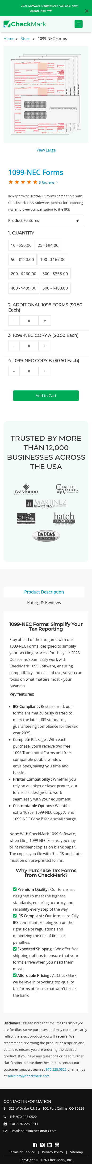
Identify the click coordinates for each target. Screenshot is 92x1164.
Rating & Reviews (44, 602)
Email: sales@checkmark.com (33, 1131)
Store (25, 38)
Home (9, 38)
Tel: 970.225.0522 (23, 1116)
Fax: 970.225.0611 (24, 1123)
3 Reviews (46, 182)
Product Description (44, 592)
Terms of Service (22, 1152)
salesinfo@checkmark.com (28, 1076)
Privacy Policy (52, 1152)
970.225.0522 (56, 1069)
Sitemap (76, 1152)
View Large (46, 150)
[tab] (46, 220)
